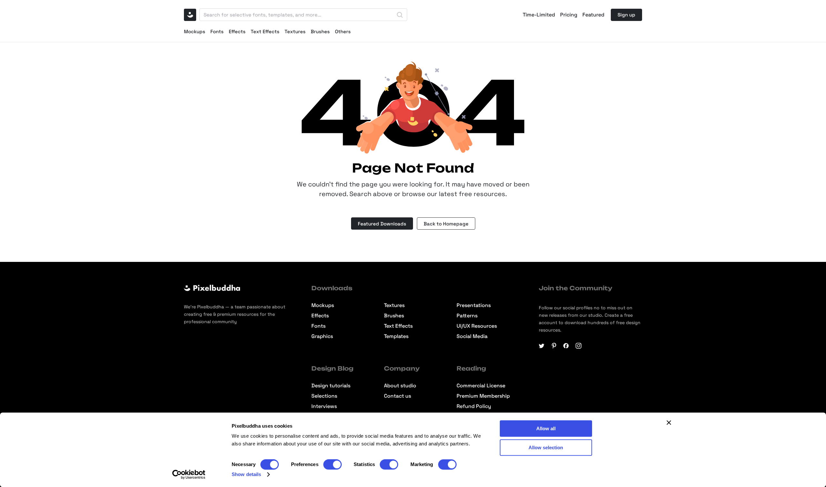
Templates (396, 336)
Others (343, 31)
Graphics (322, 336)
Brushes (320, 31)
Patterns (467, 315)
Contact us (397, 396)
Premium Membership (483, 396)
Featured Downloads (382, 224)
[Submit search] (400, 15)
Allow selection (546, 447)
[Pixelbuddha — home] (190, 15)
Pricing (568, 14)
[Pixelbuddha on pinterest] (554, 346)
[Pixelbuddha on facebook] (566, 346)
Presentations (474, 305)
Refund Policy (474, 406)
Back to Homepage (446, 224)
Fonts (217, 31)
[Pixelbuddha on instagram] (578, 346)
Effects (237, 31)
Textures (295, 31)
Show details (246, 474)
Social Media (472, 336)
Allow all (546, 428)
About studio (400, 385)
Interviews (324, 406)
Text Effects (265, 31)
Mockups (194, 31)
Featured (593, 14)
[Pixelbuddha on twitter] (542, 346)
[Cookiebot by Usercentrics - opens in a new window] (189, 474)
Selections (324, 396)
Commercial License (481, 385)
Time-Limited (539, 14)
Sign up (626, 15)
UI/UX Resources (477, 326)
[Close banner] (669, 422)
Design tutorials (330, 385)
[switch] (332, 464)
